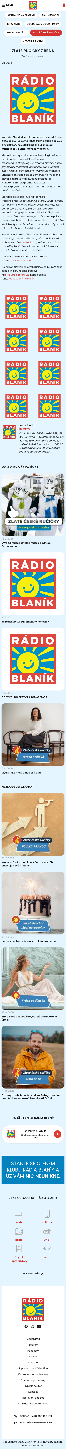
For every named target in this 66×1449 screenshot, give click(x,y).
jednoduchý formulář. (21, 278)
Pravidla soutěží (33, 1386)
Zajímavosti (50, 15)
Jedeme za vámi (33, 41)
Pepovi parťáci (16, 32)
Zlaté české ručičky (46, 32)
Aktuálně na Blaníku (21, 15)
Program (33, 1345)
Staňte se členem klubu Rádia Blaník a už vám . (33, 1169)
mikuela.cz (29, 242)
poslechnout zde (21, 260)
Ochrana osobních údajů (33, 1374)
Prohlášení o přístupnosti (33, 1403)
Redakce (24, 428)
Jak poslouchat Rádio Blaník (33, 1368)
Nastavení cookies (33, 1398)
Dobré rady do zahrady (43, 24)
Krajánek (13, 24)
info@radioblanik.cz (39, 1422)
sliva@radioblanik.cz (17, 275)
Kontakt (33, 1392)
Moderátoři (33, 1339)
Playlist (33, 1356)
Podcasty (33, 1351)
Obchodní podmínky (33, 1380)
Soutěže (33, 1362)
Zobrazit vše (31, 1273)
